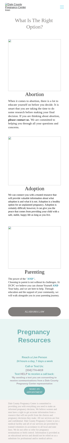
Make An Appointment (34, 390)
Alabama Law (34, 311)
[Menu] (62, 7)
